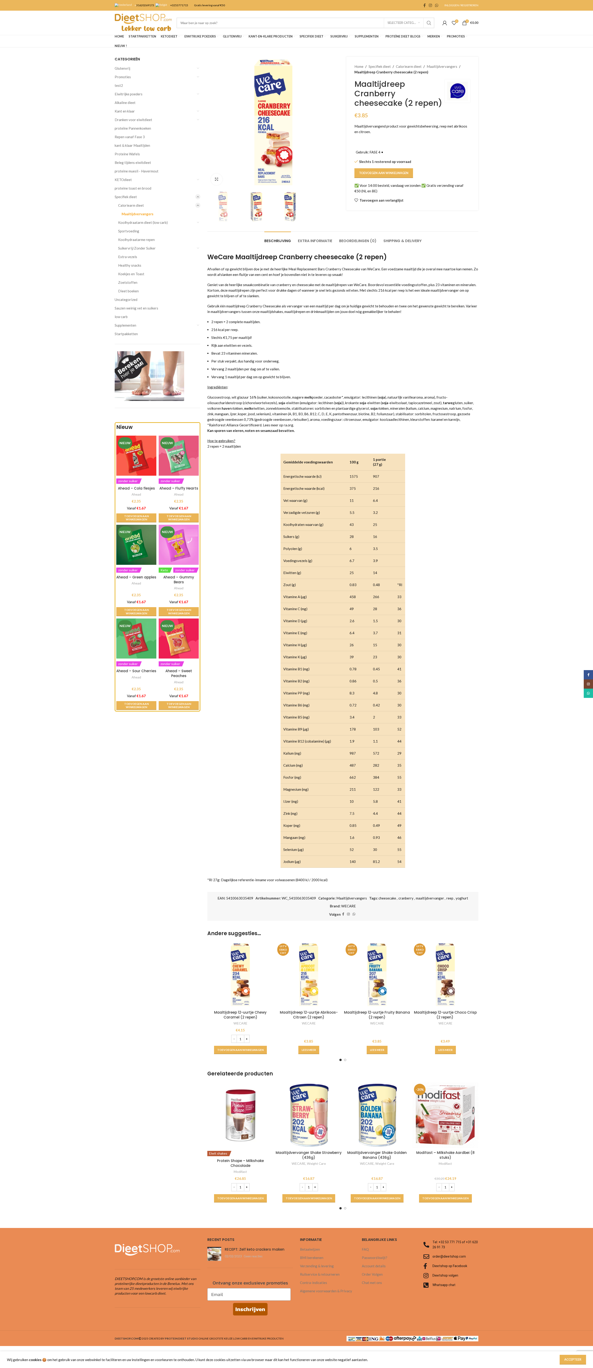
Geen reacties (253, 1256)
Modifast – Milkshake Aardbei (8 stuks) (445, 1155)
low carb (121, 317)
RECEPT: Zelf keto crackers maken (254, 1249)
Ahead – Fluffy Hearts (178, 488)
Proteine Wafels (127, 154)
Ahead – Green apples (136, 577)
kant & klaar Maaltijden (132, 145)
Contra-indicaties (313, 1283)
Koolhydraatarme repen (136, 239)
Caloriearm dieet (131, 205)
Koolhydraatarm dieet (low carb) (143, 222)
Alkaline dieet (125, 102)
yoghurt (462, 898)
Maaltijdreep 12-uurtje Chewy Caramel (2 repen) (240, 1015)
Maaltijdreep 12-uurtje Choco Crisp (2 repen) (445, 1015)
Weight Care (316, 1163)
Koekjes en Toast (131, 274)
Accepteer (572, 1359)
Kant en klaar (125, 111)
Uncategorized (126, 299)
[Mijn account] (444, 23)
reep (449, 898)
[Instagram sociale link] (430, 5)
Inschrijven (250, 1309)
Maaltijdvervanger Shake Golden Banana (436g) (377, 1155)
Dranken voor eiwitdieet (133, 120)
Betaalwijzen (310, 1249)
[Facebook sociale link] (424, 5)
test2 (119, 85)
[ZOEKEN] (429, 23)
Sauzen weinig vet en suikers (136, 308)
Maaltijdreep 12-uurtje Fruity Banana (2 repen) (377, 1015)
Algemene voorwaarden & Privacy (326, 1291)
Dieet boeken (128, 291)
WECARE (348, 906)
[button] (136, 517)
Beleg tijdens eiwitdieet (133, 162)
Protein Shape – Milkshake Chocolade (240, 1163)
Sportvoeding (128, 231)
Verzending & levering (317, 1266)
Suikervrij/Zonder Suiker (137, 248)
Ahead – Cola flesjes (136, 488)
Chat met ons (372, 1283)
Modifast (240, 1172)
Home (358, 66)
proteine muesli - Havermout (136, 171)
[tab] (277, 238)
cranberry (405, 898)
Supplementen (125, 325)
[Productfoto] (136, 545)
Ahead (136, 494)
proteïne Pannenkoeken (133, 128)
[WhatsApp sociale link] (437, 5)
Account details (374, 1266)
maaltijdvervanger (430, 898)
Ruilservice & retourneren (320, 1274)
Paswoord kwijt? (374, 1258)
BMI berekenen (311, 1258)
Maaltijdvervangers (137, 214)
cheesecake (387, 898)
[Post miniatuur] (214, 1254)
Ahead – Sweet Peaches (178, 673)
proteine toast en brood (133, 188)
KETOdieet (123, 180)
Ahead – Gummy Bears (178, 579)
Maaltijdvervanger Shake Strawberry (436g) (309, 1155)
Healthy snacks (129, 265)
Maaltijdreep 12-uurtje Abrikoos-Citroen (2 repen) (309, 1015)
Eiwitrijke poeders (128, 94)
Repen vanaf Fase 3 (130, 137)
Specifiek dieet (126, 197)
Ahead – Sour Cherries (136, 670)
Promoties (123, 77)
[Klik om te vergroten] (216, 179)
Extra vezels (127, 257)
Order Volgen (372, 1274)
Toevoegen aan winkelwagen (383, 173)
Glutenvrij (122, 68)
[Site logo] (143, 22)
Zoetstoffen (127, 282)
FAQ (365, 1249)
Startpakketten (126, 334)
